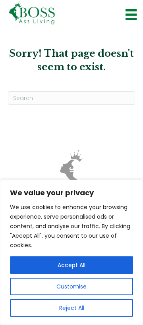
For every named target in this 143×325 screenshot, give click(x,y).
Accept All (71, 265)
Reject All (71, 308)
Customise (71, 286)
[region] (71, 252)
